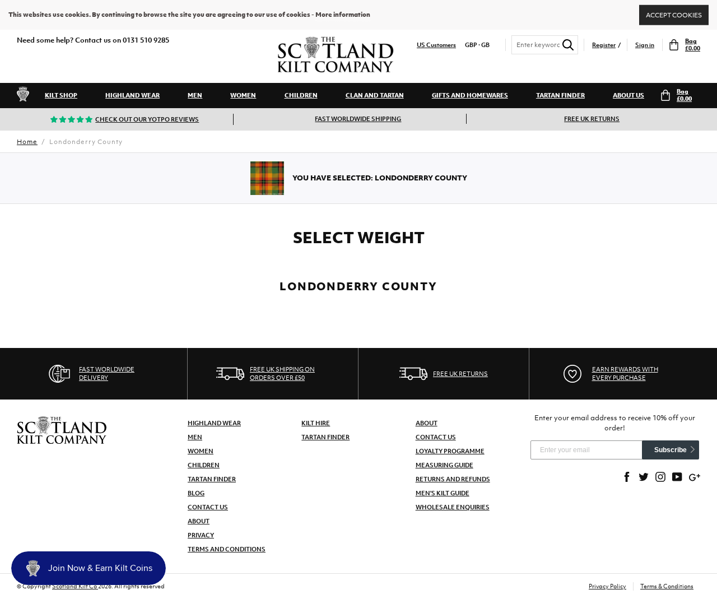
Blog (196, 493)
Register (604, 45)
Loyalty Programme (450, 451)
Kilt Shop (61, 95)
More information (342, 14)
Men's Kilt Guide (442, 493)
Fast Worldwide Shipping (358, 118)
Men (195, 95)
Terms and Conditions (227, 549)
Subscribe (670, 450)
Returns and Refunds (453, 479)
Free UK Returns (592, 118)
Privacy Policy (607, 586)
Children (301, 95)
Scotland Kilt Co (75, 586)
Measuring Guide (444, 465)
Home (27, 141)
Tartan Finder (560, 95)
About (198, 521)
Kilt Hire (315, 423)
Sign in (644, 45)
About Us (628, 95)
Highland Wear (132, 95)
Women (243, 95)
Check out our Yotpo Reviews (147, 119)
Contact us (436, 437)
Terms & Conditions (666, 586)
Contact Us (208, 507)
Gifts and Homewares (470, 95)
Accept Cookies (674, 14)
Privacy (201, 535)
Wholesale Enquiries (453, 507)
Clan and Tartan (375, 95)
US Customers (436, 45)
